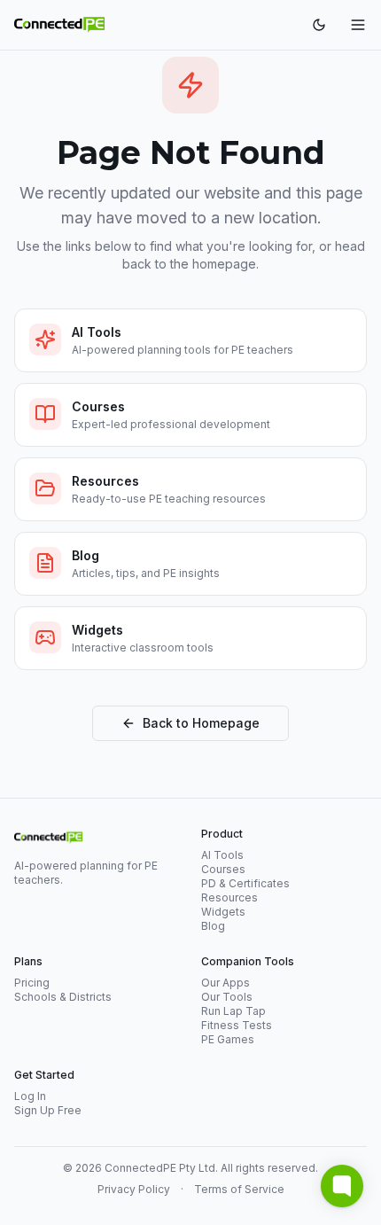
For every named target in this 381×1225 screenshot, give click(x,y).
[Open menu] (358, 25)
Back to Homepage (201, 722)
